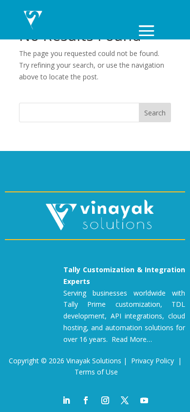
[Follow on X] (125, 400)
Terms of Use (96, 371)
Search (155, 112)
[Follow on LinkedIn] (66, 400)
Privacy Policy (152, 360)
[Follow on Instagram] (105, 400)
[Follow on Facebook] (86, 400)
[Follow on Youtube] (144, 400)
